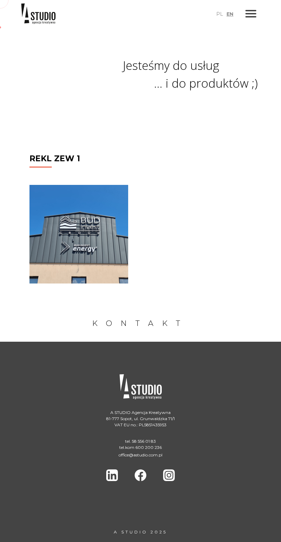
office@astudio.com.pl (140, 454)
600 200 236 (148, 447)
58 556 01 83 (144, 441)
